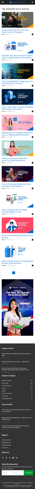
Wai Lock (4, 188)
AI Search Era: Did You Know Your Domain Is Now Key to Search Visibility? (15, 426)
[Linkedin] (16, 458)
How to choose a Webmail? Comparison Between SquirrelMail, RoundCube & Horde (15, 369)
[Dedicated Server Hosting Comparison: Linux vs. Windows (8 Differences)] (17, 122)
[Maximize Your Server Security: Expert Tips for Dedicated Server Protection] (17, 45)
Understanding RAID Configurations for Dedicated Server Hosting (17, 82)
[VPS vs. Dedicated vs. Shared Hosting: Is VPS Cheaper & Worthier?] (17, 97)
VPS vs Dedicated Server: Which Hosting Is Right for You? (14, 211)
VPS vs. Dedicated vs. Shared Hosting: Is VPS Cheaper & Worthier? (17, 108)
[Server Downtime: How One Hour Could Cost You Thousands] (17, 20)
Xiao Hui (3, 34)
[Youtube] (13, 458)
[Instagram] (6, 458)
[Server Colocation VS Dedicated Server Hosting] (17, 225)
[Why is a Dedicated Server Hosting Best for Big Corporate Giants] (17, 251)
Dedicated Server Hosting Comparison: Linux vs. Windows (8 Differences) (17, 134)
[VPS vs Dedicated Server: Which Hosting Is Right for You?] (17, 200)
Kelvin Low (4, 265)
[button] (2, 2)
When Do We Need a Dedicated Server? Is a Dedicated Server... (14, 159)
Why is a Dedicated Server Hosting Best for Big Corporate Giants (17, 262)
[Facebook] (3, 458)
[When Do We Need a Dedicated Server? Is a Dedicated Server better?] (17, 148)
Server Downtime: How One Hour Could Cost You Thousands (15, 31)
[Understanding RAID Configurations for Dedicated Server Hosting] (17, 71)
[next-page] (20, 272)
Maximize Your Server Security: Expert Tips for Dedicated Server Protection (17, 56)
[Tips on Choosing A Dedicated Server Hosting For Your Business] (17, 174)
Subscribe (28, 472)
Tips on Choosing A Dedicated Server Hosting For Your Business (16, 185)
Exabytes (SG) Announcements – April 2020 (15, 361)
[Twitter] (9, 458)
